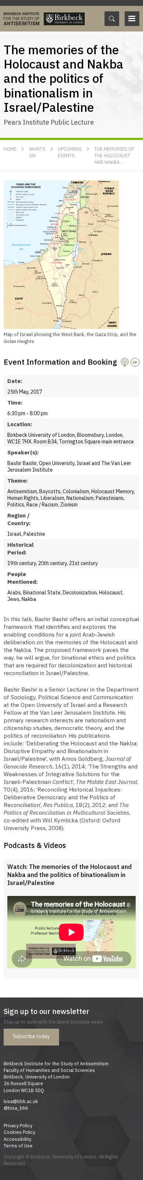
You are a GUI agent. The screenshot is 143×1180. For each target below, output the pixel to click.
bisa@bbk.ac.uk (21, 1101)
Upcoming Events (70, 152)
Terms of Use (18, 1145)
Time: (15, 402)
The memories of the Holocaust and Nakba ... (114, 155)
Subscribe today (31, 1036)
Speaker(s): (20, 452)
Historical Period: (20, 548)
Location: (19, 424)
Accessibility (17, 1139)
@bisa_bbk (16, 1108)
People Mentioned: (20, 577)
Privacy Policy (18, 1125)
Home (10, 149)
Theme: (17, 480)
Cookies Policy (19, 1132)
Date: (14, 380)
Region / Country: (19, 519)
